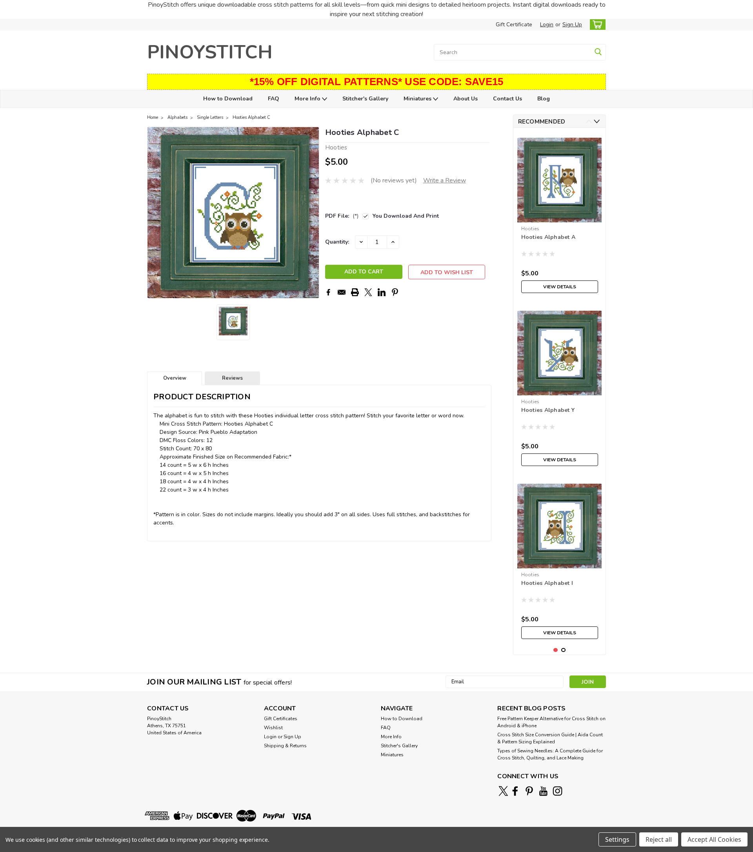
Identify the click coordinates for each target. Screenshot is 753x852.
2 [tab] (563, 650)
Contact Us (507, 98)
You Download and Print (406, 216)
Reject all (659, 839)
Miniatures (418, 98)
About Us (465, 98)
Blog (543, 98)
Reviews (232, 378)
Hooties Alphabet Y (548, 410)
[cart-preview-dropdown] (596, 24)
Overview (174, 378)
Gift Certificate (514, 24)
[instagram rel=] (557, 791)
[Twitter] (368, 292)
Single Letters (210, 117)
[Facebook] (328, 292)
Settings (617, 839)
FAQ (273, 98)
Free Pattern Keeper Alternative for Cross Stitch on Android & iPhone (551, 722)
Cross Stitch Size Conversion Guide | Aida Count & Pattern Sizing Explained (550, 738)
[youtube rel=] (543, 791)
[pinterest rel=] (529, 791)
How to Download (228, 98)
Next (312, 212)
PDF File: (341, 216)
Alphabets (177, 117)
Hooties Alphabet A (548, 237)
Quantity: (337, 242)
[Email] (342, 292)
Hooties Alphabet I (547, 583)
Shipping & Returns (285, 746)
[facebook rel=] (515, 791)
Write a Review (444, 180)
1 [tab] (555, 650)
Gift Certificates (280, 718)
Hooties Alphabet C (251, 117)
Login (546, 24)
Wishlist (273, 728)
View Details (559, 287)
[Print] (355, 292)
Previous (154, 212)
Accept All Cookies (714, 839)
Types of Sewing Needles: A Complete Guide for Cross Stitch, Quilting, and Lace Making (550, 754)
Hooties (530, 229)
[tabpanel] (559, 215)
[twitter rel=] (503, 791)
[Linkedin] (382, 292)
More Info (308, 98)
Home (152, 117)
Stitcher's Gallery (365, 98)
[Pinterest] (395, 292)
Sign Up (572, 24)
